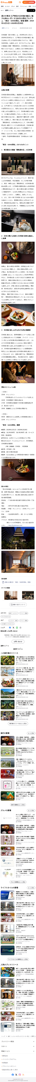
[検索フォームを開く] (20, 2)
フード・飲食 (23, 613)
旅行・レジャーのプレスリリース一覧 (18, 1036)
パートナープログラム (8, 1059)
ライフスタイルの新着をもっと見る (18, 959)
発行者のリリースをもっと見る (18, 723)
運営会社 (4, 1056)
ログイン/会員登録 (29, 2)
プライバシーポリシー (8, 1066)
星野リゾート (5, 28)
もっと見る (31, 733)
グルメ (13, 6)
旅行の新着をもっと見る (18, 804)
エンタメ (7, 6)
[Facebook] (10, 627)
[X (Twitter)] (13, 627)
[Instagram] (20, 1075)
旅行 (17, 6)
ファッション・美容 (25, 6)
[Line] (17, 627)
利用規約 (4, 1062)
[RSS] (23, 1075)
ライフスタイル (5, 616)
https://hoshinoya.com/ (15, 525)
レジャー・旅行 (13, 620)
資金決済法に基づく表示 (9, 1069)
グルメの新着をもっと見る (18, 882)
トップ (3, 1036)
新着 (2, 6)
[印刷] (20, 627)
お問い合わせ (18, 641)
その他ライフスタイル (7, 624)
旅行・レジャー (13, 613)
